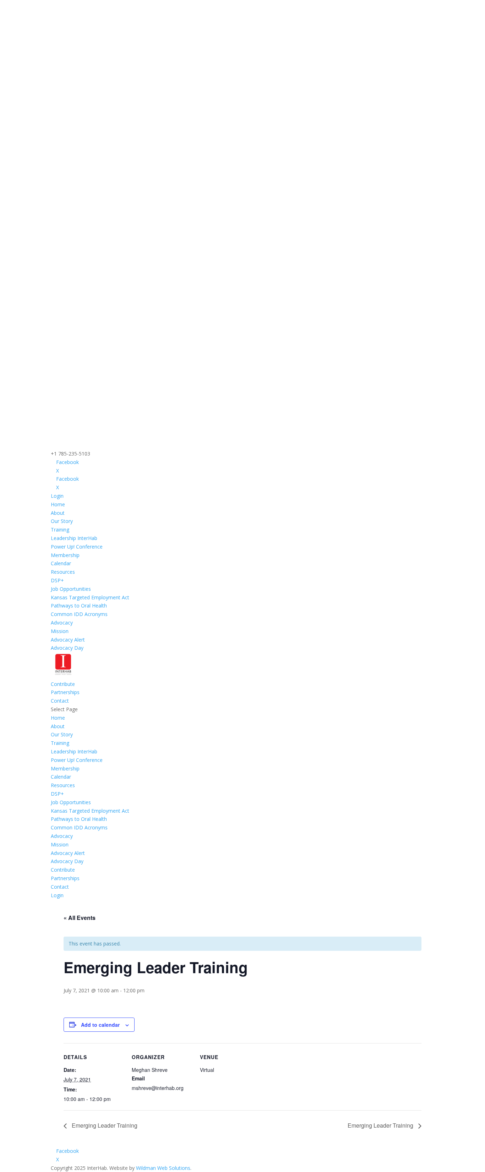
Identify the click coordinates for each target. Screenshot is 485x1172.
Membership (65, 555)
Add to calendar (100, 1024)
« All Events (80, 918)
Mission (60, 631)
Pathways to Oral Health (79, 605)
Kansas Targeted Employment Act (90, 597)
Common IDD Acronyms (79, 614)
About (58, 512)
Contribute (63, 684)
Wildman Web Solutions (163, 1168)
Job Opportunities (71, 588)
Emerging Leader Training (103, 1125)
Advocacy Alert (68, 639)
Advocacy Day (67, 647)
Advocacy (62, 622)
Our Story (62, 521)
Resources (63, 571)
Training (60, 529)
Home (58, 504)
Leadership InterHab (74, 538)
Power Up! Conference (77, 546)
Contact (60, 700)
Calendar (61, 563)
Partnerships (65, 692)
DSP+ (57, 580)
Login (57, 495)
